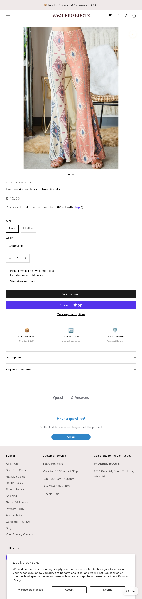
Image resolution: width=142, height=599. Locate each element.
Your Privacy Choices (20, 534)
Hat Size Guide (15, 476)
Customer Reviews (18, 521)
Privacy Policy (15, 508)
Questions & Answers (71, 397)
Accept (69, 589)
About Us (12, 463)
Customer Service (54, 455)
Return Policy (14, 483)
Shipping (11, 495)
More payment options (71, 314)
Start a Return (15, 489)
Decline (107, 589)
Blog (9, 528)
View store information (23, 281)
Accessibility (14, 515)
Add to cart (71, 293)
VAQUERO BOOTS (18, 182)
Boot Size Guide (16, 470)
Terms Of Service (17, 502)
